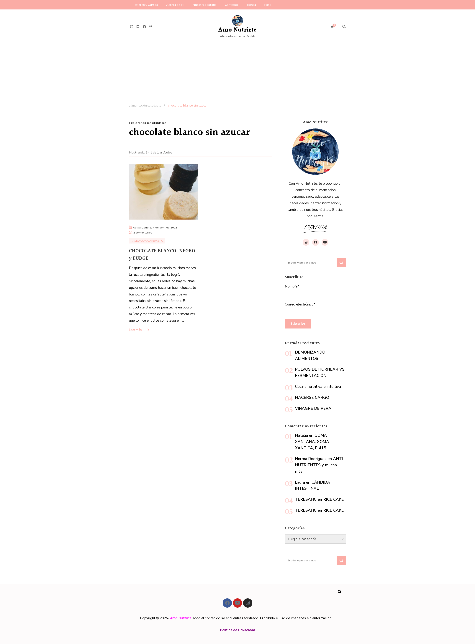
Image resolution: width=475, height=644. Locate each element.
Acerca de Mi (175, 5)
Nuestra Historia (205, 5)
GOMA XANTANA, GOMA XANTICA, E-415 (312, 442)
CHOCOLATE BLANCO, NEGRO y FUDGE (162, 254)
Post (267, 5)
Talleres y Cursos (145, 5)
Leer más (135, 330)
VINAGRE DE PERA (313, 408)
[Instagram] (247, 603)
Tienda (251, 5)
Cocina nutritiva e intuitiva (318, 386)
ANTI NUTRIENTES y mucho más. (319, 465)
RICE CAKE (333, 499)
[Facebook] (227, 603)
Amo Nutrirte (237, 30)
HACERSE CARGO (312, 397)
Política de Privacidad (237, 630)
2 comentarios (142, 232)
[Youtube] (237, 603)
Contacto (231, 5)
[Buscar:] (311, 262)
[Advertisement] (237, 72)
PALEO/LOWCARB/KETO (147, 241)
